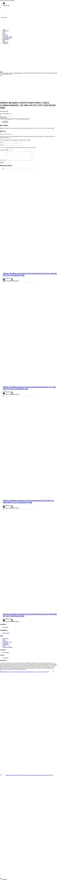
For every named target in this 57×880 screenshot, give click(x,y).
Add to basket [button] (8, 280)
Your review (3, 160)
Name (1, 142)
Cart (4, 33)
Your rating (3, 150)
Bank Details (5, 30)
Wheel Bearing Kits (9, 118)
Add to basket (3, 117)
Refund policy (6, 39)
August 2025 (5, 627)
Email (1, 145)
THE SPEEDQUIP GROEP (23, 118)
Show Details (16, 280)
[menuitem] (30, 41)
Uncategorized (6, 633)
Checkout (5, 34)
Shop (4, 32)
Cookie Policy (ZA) (7, 38)
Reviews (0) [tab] (5, 122)
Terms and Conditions (7, 37)
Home (4, 29)
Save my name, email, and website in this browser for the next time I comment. (19, 147)
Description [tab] (5, 121)
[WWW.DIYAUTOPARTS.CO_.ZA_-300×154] (3, 17)
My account (5, 35)
